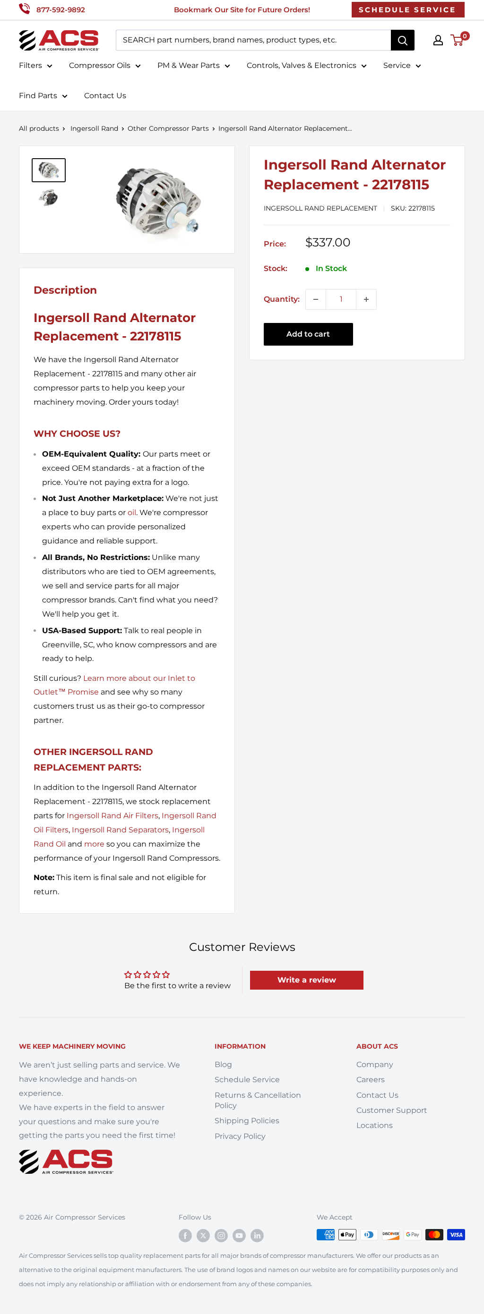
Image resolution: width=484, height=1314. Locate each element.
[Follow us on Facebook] (185, 1235)
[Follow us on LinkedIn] (257, 1235)
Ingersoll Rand (94, 128)
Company (374, 1064)
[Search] (403, 40)
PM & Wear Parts (188, 65)
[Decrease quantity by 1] (316, 299)
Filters (30, 65)
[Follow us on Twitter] (203, 1235)
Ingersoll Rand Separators (120, 829)
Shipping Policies (247, 1120)
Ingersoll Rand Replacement (320, 208)
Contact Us (105, 95)
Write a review (306, 979)
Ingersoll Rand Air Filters (112, 815)
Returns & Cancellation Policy (258, 1100)
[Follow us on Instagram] (221, 1235)
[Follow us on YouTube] (239, 1235)
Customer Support (391, 1110)
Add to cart (308, 334)
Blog (223, 1064)
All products (39, 128)
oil (132, 512)
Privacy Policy (240, 1136)
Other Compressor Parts (168, 128)
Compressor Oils (99, 65)
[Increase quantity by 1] (366, 299)
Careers (370, 1079)
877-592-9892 (60, 9)
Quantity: (282, 299)
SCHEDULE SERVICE (407, 9)
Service (397, 65)
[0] (457, 40)
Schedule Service (247, 1079)
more (94, 843)
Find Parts (38, 95)
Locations (374, 1125)
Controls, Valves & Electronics (301, 65)
